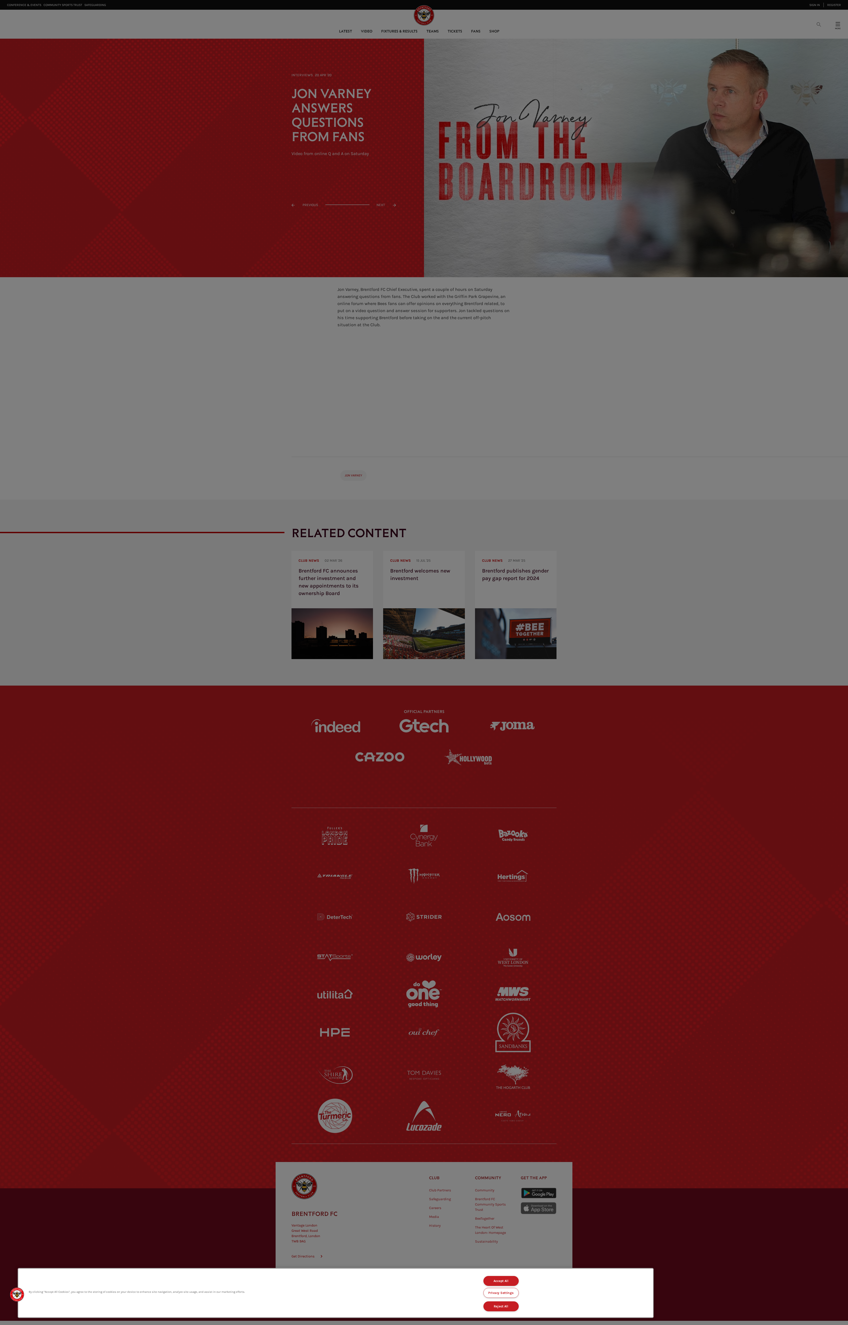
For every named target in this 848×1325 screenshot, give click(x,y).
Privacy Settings (501, 1293)
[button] (17, 1294)
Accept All (501, 1281)
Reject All (501, 1306)
